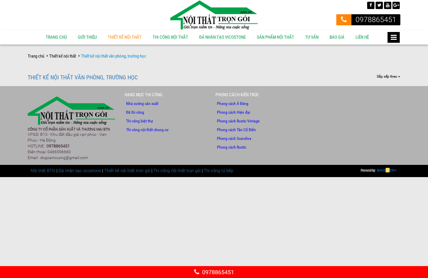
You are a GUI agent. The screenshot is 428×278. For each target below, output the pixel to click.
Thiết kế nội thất (125, 37)
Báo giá (337, 37)
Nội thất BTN (43, 170)
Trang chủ (56, 37)
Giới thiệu (87, 37)
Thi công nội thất (170, 37)
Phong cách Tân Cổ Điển (236, 129)
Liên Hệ (362, 37)
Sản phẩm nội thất (275, 37)
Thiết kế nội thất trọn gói (127, 170)
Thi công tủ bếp (218, 170)
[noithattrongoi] (214, 15)
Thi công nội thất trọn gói (177, 170)
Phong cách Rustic (231, 147)
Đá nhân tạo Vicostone (222, 37)
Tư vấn (312, 37)
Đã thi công (135, 112)
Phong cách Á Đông (232, 103)
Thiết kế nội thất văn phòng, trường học (83, 77)
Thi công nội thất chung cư (147, 129)
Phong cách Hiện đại (233, 112)
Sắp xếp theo (387, 76)
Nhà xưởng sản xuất (142, 103)
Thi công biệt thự (139, 121)
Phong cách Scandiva (234, 138)
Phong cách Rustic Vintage (238, 121)
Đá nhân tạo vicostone (80, 170)
